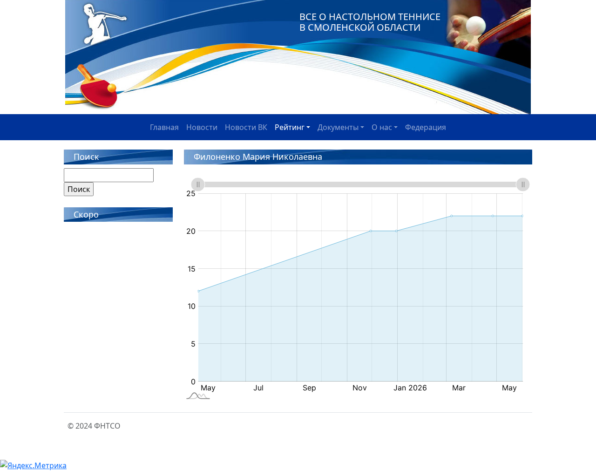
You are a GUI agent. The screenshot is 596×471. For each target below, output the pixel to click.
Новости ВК (246, 127)
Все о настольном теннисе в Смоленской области (369, 22)
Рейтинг (290, 127)
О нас (382, 127)
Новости (201, 127)
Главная (164, 127)
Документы (338, 127)
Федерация (425, 127)
